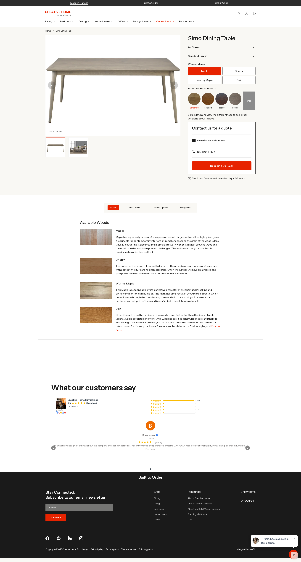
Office (157, 519)
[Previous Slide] (52, 85)
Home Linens (160, 514)
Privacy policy (112, 549)
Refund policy (97, 549)
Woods (113, 207)
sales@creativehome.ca (211, 140)
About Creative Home (199, 498)
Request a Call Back (221, 165)
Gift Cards (247, 500)
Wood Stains (134, 207)
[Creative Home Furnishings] (58, 14)
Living (157, 503)
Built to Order (150, 477)
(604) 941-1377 (206, 151)
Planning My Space (197, 514)
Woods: (196, 63)
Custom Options (160, 207)
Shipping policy (146, 549)
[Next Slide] (174, 85)
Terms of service (128, 549)
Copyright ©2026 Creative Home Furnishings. (66, 549)
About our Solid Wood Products (204, 509)
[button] (49, 21)
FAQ (190, 519)
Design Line (185, 207)
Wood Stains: (202, 88)
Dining (157, 498)
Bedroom (159, 509)
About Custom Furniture (200, 503)
